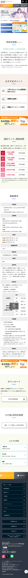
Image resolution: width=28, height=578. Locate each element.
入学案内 (5, 496)
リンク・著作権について (7, 561)
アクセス (23, 2)
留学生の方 (14, 531)
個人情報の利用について (7, 563)
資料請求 (17, 5)
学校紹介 (5, 500)
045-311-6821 (9, 551)
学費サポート (6, 20)
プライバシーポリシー (17, 561)
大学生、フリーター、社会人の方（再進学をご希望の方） (14, 536)
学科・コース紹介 (7, 484)
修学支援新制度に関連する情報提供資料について (12, 569)
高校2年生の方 (14, 521)
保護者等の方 (14, 526)
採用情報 (4, 571)
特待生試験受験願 (13, 399)
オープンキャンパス (8, 5)
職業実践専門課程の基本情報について (9, 566)
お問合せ (25, 5)
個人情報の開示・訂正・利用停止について (10, 564)
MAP (5, 547)
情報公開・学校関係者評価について (9, 568)
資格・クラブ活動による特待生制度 (14, 425)
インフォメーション (8, 503)
